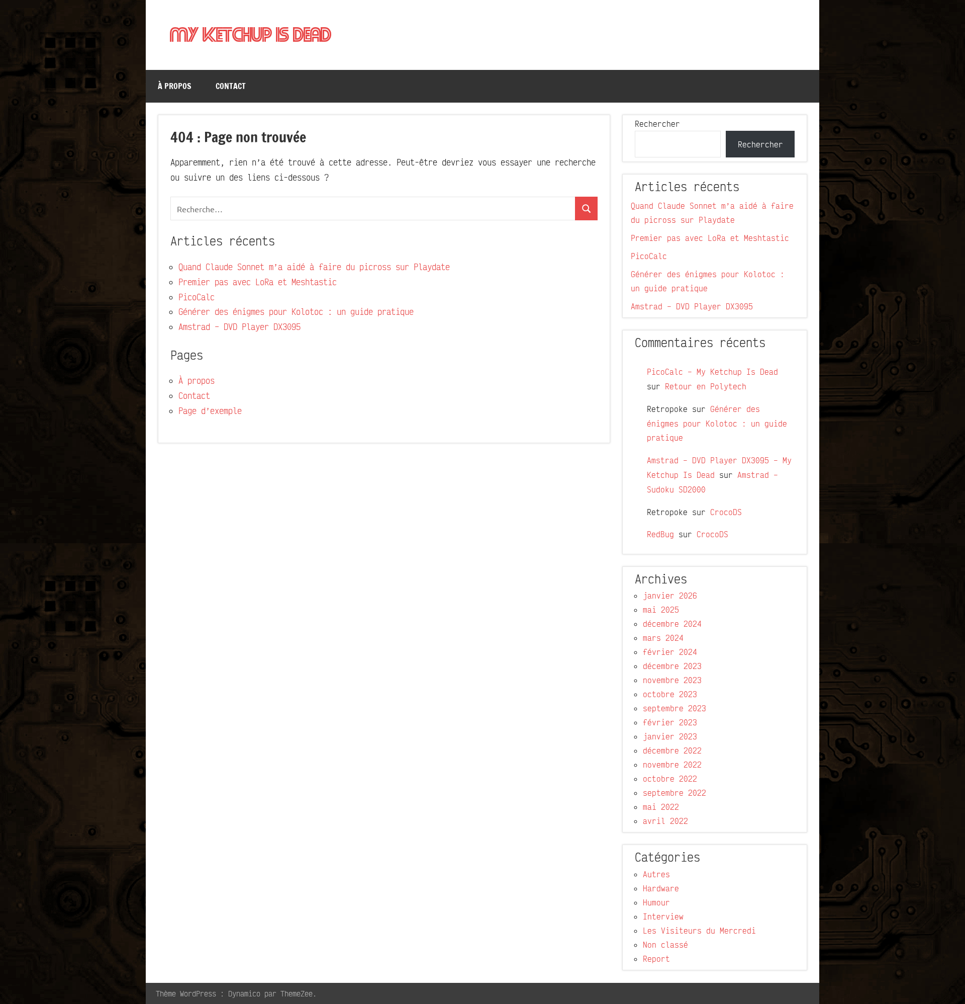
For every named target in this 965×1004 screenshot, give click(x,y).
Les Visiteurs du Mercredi (699, 931)
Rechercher (657, 124)
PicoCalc (196, 297)
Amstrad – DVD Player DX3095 (239, 326)
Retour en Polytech (705, 386)
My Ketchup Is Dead (250, 35)
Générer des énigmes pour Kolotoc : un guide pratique (296, 311)
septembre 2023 (674, 708)
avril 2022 (665, 821)
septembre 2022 (674, 793)
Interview (663, 916)
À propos (174, 86)
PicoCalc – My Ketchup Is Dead (712, 372)
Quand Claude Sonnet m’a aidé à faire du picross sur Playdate (314, 267)
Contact (231, 86)
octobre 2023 (670, 694)
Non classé (665, 945)
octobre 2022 (670, 779)
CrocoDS (726, 512)
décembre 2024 (672, 624)
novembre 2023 (672, 680)
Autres (656, 874)
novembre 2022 (672, 765)
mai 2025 (661, 610)
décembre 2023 (672, 666)
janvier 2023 (670, 736)
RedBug (660, 534)
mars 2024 (663, 638)
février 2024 (670, 652)
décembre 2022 (672, 750)
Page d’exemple (210, 410)
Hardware (661, 888)
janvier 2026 (670, 596)
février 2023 (670, 722)
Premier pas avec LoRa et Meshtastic (257, 282)
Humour (656, 902)
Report (656, 959)
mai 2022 (661, 807)
